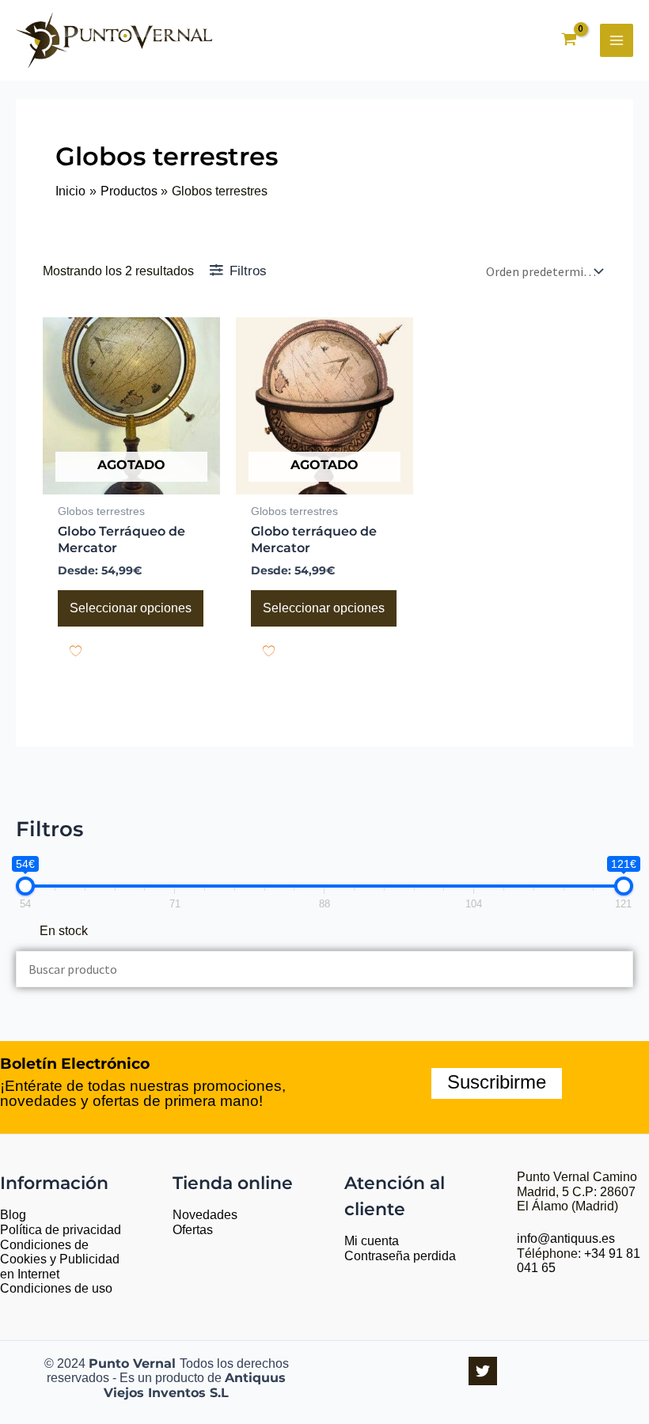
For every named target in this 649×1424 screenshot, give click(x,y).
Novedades (205, 1214)
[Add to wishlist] (75, 650)
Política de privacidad (60, 1230)
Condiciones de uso (56, 1288)
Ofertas (193, 1230)
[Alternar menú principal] (616, 40)
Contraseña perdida (400, 1256)
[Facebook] (483, 1371)
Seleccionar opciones (131, 608)
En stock (64, 930)
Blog (13, 1214)
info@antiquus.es (566, 1238)
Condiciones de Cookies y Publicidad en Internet (60, 1259)
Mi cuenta (371, 1241)
